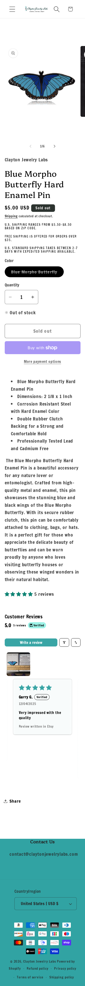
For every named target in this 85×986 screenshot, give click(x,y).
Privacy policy (65, 968)
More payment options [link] (42, 361)
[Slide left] (30, 146)
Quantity (12, 285)
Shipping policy (61, 977)
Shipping (11, 216)
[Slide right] (54, 146)
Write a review (31, 642)
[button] (12, 9)
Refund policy (37, 968)
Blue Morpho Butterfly (37, 273)
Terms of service (30, 977)
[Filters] (64, 642)
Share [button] (15, 801)
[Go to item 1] (18, 664)
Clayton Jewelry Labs (39, 961)
